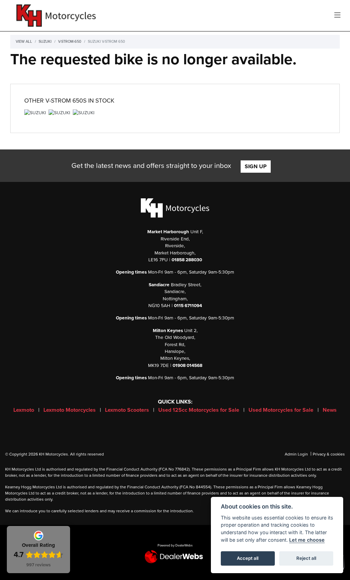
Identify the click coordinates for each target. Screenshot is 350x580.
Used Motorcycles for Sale (281, 410)
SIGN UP (256, 166)
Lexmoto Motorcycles (70, 410)
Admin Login (296, 454)
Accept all (247, 558)
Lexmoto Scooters (127, 410)
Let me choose (307, 540)
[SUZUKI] (35, 114)
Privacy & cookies (329, 454)
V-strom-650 (69, 41)
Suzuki (45, 41)
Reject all (306, 558)
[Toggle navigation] (337, 15)
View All (24, 41)
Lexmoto (24, 410)
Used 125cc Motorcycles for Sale (199, 410)
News (330, 410)
